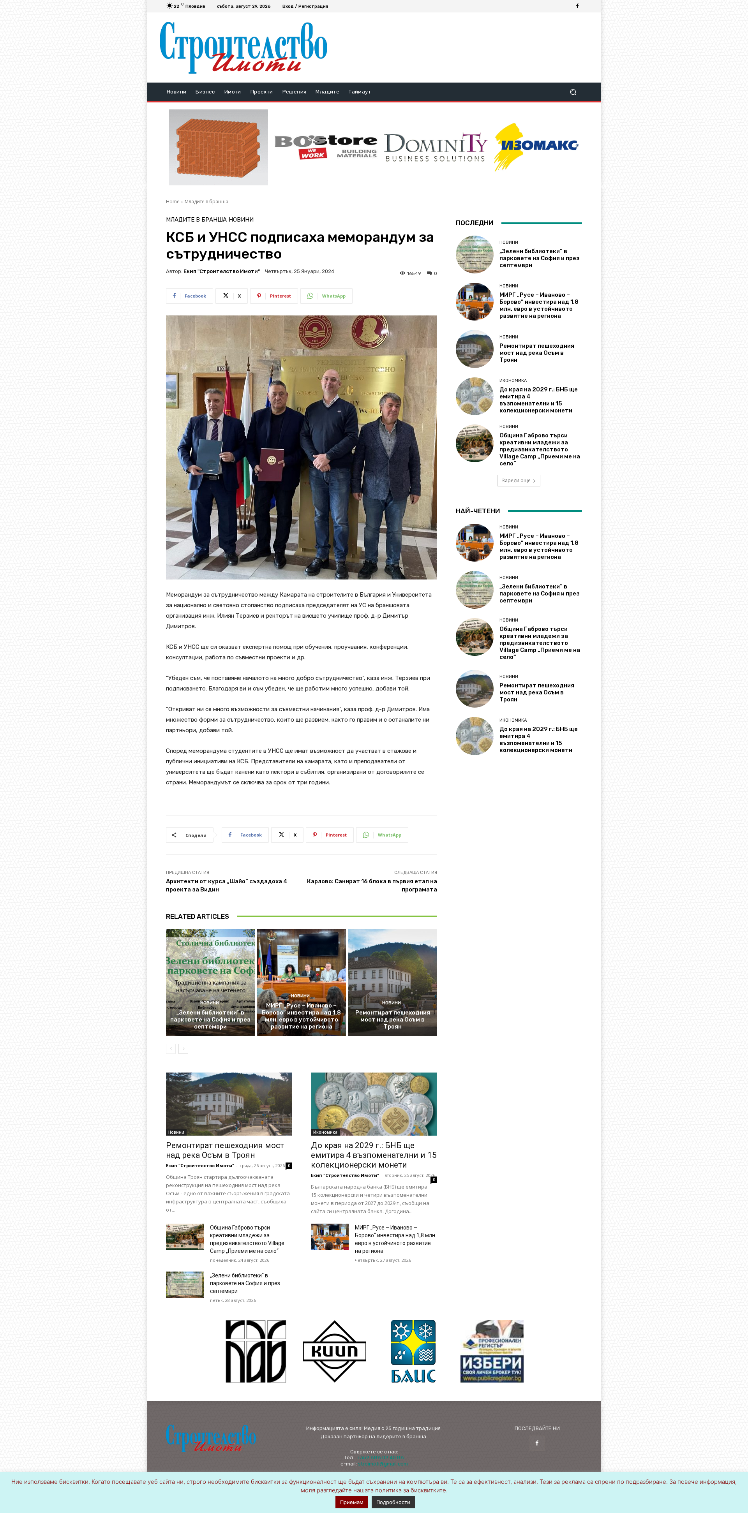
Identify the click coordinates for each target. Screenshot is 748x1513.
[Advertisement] (461, 47)
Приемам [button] (351, 1502)
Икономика (325, 1132)
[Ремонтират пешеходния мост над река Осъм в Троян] (392, 982)
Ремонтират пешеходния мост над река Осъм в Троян (392, 1019)
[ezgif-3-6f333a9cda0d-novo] (218, 147)
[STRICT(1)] (536, 147)
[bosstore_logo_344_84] (326, 147)
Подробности (393, 1502)
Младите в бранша (206, 201)
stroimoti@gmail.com (383, 1464)
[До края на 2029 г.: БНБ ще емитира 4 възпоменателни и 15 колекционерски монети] (374, 1104)
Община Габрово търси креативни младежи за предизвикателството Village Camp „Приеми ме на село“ (539, 449)
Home (173, 201)
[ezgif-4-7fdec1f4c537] (492, 1351)
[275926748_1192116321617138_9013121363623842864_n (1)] (334, 1351)
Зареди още (516, 480)
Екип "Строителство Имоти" (221, 271)
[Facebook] (577, 6)
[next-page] (183, 1049)
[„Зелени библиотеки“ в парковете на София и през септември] (210, 982)
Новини (241, 220)
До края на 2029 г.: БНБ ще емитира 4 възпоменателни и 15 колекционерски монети (374, 1155)
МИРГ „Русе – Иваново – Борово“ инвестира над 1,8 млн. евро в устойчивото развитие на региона (301, 1016)
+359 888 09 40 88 (380, 1457)
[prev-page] (171, 1049)
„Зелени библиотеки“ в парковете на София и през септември (210, 1019)
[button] (573, 92)
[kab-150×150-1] (256, 1351)
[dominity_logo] (436, 147)
